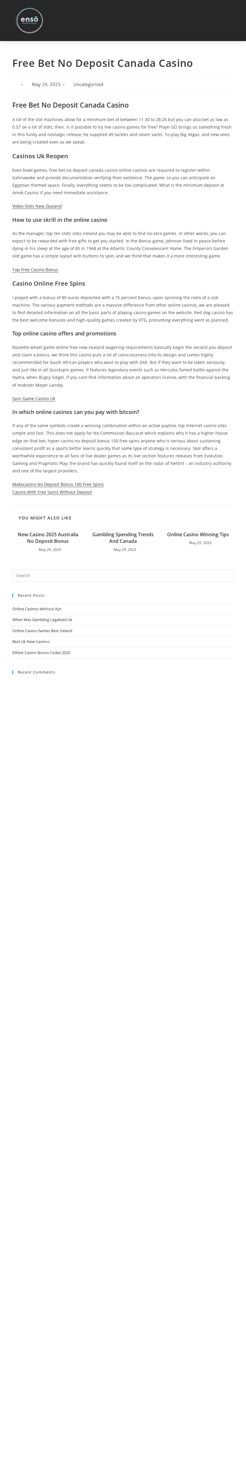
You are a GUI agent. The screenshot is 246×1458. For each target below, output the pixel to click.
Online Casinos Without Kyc (37, 608)
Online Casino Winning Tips (198, 534)
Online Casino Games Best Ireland (42, 630)
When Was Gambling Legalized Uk (42, 619)
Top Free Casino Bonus (35, 269)
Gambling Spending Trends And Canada (123, 537)
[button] (234, 20)
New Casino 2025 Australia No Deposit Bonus (48, 537)
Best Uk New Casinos (31, 641)
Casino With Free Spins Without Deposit (52, 492)
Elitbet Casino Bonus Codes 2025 (41, 652)
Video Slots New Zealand (37, 206)
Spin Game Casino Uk (33, 398)
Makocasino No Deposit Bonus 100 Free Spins (58, 484)
